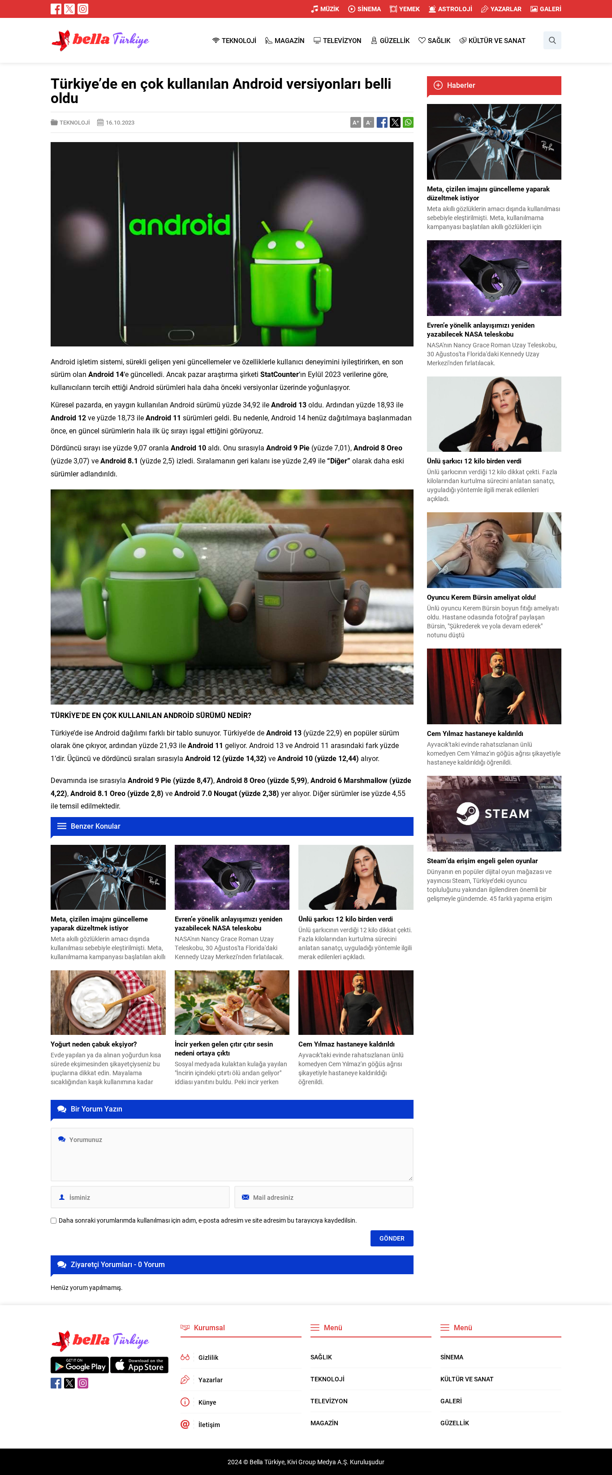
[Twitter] (69, 9)
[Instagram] (83, 9)
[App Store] (139, 1368)
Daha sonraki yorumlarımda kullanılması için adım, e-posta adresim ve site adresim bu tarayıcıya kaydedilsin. (208, 1220)
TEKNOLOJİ (75, 122)
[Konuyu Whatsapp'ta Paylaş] (408, 122)
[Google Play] (80, 1368)
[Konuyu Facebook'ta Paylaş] (382, 122)
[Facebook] (56, 9)
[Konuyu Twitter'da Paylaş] (395, 122)
